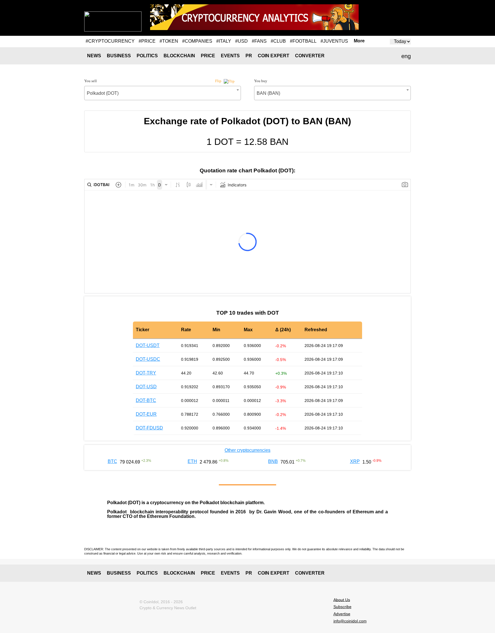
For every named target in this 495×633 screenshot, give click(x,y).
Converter (310, 55)
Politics (147, 55)
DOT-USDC (148, 359)
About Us (341, 599)
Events (230, 55)
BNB (273, 461)
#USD (241, 41)
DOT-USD (146, 386)
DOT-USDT (148, 345)
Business (119, 55)
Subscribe (342, 606)
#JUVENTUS (334, 41)
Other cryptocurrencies (247, 450)
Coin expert (273, 55)
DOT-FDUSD (149, 427)
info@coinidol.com (350, 621)
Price (208, 55)
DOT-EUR (146, 414)
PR (248, 55)
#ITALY (223, 41)
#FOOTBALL (303, 41)
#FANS (259, 41)
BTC (112, 461)
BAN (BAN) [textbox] (268, 93)
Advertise (341, 614)
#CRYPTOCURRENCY (110, 41)
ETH (192, 461)
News (94, 55)
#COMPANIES (197, 41)
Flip (218, 81)
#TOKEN (169, 41)
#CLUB (278, 41)
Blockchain (179, 55)
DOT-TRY (146, 372)
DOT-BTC (146, 400)
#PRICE (147, 41)
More (359, 41)
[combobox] (162, 93)
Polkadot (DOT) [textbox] (103, 93)
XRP (355, 461)
